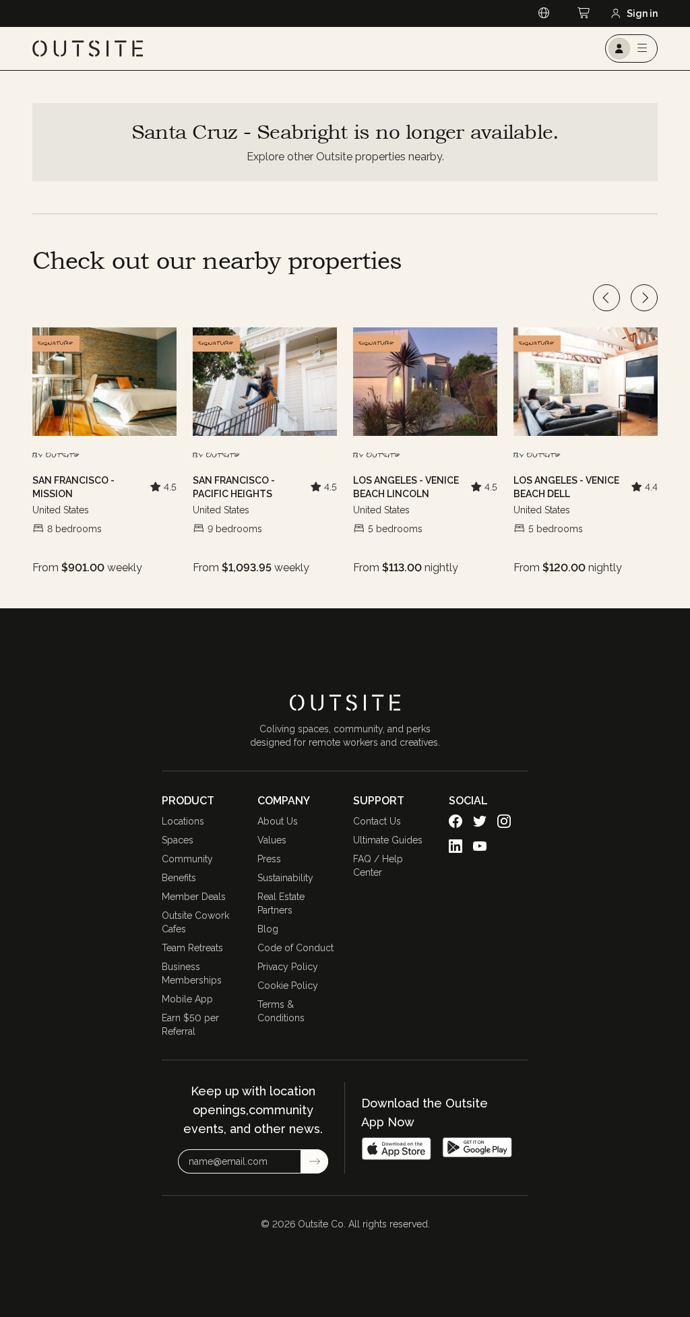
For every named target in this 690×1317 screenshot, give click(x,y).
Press (269, 859)
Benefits (179, 877)
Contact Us (377, 821)
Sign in (642, 13)
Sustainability (285, 877)
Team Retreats (192, 947)
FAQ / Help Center (378, 866)
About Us (277, 821)
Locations (183, 821)
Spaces (177, 840)
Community (187, 859)
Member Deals (194, 896)
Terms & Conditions (281, 1011)
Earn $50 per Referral (190, 1025)
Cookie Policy (287, 985)
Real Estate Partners (281, 903)
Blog (267, 929)
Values (271, 840)
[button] (56, 343)
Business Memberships (192, 973)
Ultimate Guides (387, 840)
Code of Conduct (295, 947)
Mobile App (187, 999)
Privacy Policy (287, 966)
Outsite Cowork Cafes (195, 922)
